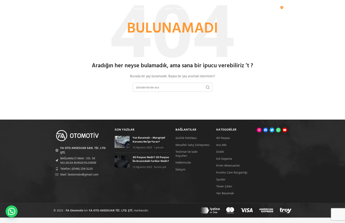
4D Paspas (223, 138)
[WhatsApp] (278, 130)
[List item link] (81, 169)
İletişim (180, 169)
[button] (12, 211)
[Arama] (264, 9)
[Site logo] (74, 9)
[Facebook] (265, 130)
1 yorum (159, 147)
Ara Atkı (221, 145)
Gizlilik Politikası (186, 138)
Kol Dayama (224, 159)
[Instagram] (259, 130)
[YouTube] (284, 130)
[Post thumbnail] (122, 142)
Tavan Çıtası (224, 186)
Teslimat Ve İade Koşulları (186, 154)
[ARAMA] (207, 87)
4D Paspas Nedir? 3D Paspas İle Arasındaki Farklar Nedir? (151, 159)
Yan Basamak (225, 193)
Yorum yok (160, 167)
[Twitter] (272, 130)
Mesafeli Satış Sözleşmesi (192, 145)
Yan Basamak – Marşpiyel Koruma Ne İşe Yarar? (149, 140)
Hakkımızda (183, 162)
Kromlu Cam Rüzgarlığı (231, 172)
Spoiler (221, 179)
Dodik (220, 152)
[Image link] (77, 135)
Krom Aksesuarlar (228, 165)
